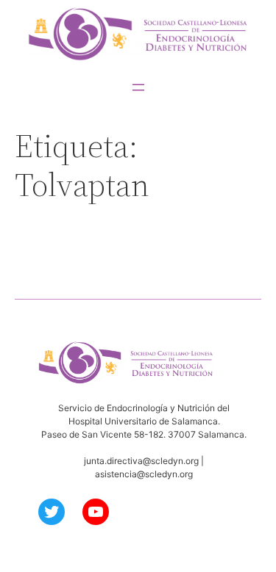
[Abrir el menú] (138, 87)
